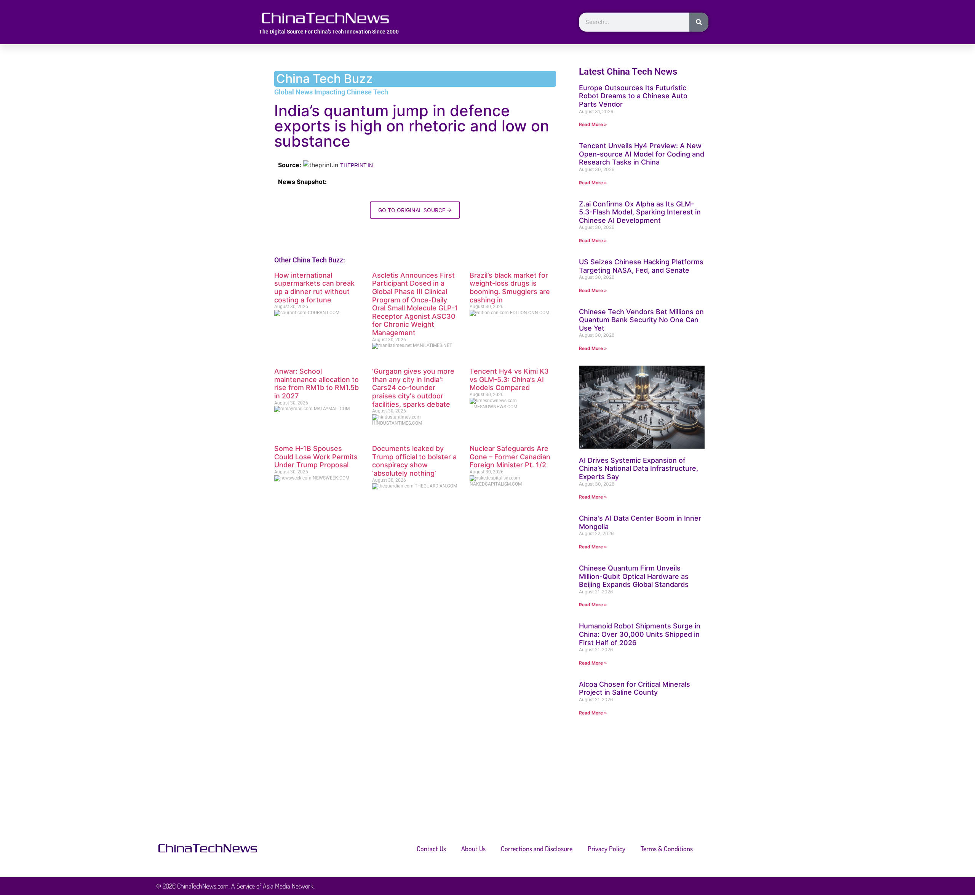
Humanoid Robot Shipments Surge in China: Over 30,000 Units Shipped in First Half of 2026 (639, 634)
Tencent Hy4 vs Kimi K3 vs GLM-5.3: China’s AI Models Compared (509, 379)
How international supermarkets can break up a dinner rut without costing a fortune (314, 287)
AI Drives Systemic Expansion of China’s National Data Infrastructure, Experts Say (638, 468)
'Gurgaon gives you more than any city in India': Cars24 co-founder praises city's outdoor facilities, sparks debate (413, 387)
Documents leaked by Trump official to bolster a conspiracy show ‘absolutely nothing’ (414, 460)
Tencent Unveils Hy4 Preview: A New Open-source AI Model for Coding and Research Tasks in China (641, 154)
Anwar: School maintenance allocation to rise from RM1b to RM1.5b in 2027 (316, 383)
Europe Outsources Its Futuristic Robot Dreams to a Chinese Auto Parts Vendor (633, 96)
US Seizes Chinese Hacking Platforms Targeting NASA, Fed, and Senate (641, 266)
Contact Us (431, 848)
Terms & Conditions (667, 848)
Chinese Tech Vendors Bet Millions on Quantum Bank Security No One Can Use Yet (641, 320)
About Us (473, 848)
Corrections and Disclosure (536, 848)
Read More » (593, 124)
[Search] (698, 22)
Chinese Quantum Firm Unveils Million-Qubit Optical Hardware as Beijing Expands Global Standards (634, 576)
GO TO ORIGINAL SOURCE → (415, 210)
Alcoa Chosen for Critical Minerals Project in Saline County (634, 688)
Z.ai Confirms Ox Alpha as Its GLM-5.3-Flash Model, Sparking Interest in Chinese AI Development (640, 212)
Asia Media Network (288, 886)
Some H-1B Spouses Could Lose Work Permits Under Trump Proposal (316, 456)
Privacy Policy (606, 848)
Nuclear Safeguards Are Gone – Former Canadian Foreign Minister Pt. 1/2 (510, 456)
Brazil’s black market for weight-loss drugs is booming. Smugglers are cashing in (510, 287)
